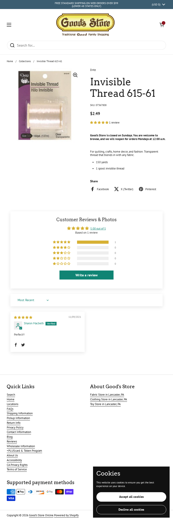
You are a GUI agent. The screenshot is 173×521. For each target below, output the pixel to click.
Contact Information (19, 432)
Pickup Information (18, 418)
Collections (25, 61)
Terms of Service (17, 469)
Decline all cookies (131, 509)
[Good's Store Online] (85, 25)
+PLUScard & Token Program (24, 451)
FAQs (10, 409)
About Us (12, 455)
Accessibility (14, 460)
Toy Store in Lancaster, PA (105, 404)
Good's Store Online (41, 515)
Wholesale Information (21, 446)
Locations (12, 404)
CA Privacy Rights (17, 465)
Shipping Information (20, 413)
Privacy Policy (15, 427)
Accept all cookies (131, 497)
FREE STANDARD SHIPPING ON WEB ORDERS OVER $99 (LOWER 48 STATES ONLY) (86, 5)
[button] (161, 24)
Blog (10, 437)
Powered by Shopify (66, 515)
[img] (23, 317)
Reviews (12, 441)
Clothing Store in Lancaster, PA (108, 399)
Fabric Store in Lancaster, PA (107, 395)
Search (11, 395)
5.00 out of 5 (98, 228)
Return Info (13, 423)
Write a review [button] (86, 275)
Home (10, 61)
